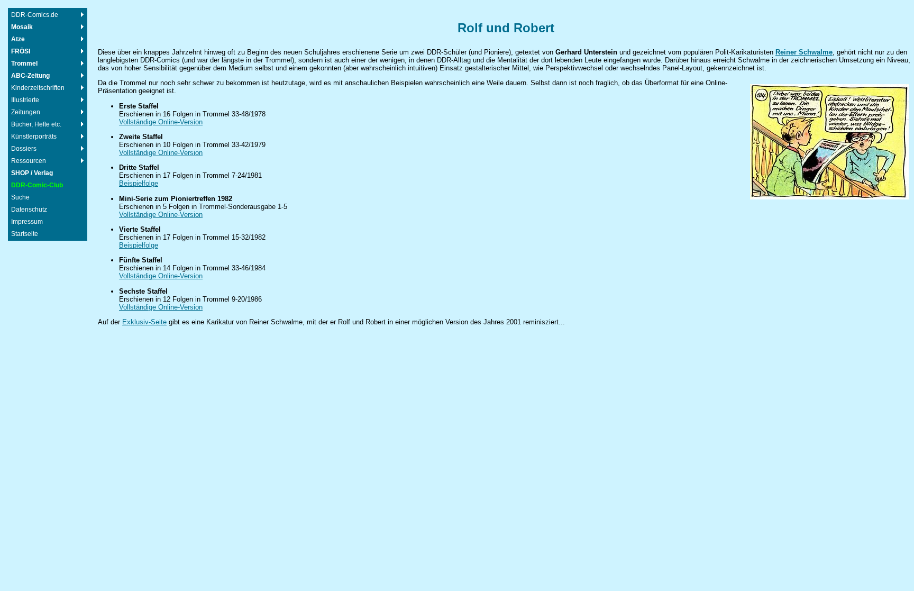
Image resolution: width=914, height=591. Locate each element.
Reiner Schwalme (804, 52)
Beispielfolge (138, 183)
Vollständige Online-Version (161, 122)
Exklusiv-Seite (144, 322)
